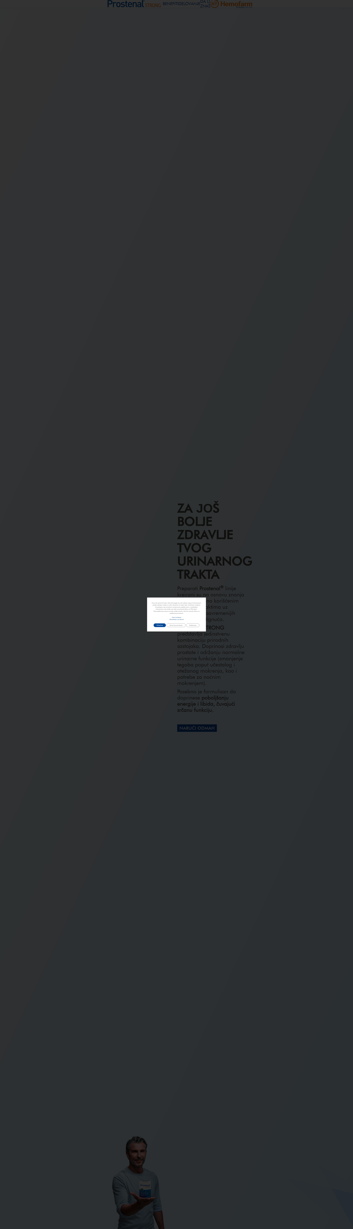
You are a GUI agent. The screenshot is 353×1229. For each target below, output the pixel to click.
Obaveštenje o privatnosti (176, 619)
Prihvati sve (160, 625)
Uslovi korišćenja (176, 617)
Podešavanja (192, 625)
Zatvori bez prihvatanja (176, 625)
